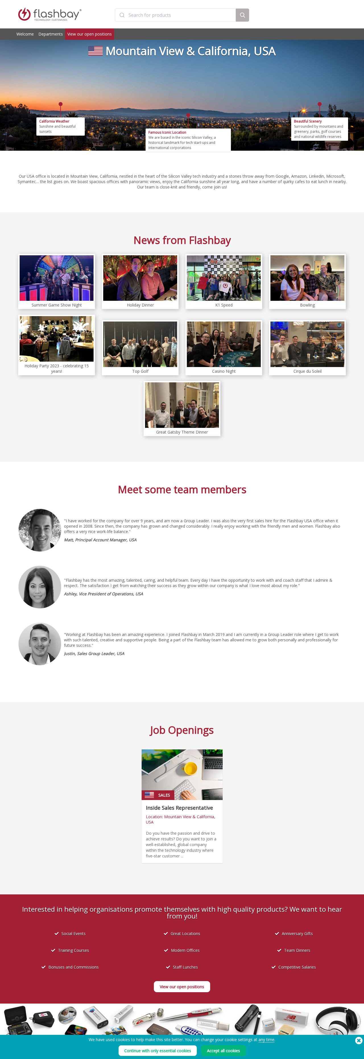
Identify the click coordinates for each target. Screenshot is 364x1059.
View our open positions (89, 34)
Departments (50, 34)
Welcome (25, 34)
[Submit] (122, 15)
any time (266, 1039)
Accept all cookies (223, 1050)
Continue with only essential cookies (157, 1050)
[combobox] (175, 15)
